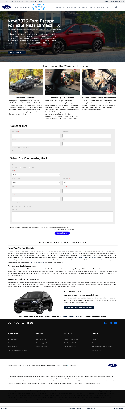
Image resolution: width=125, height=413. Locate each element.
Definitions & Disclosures (41, 365)
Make (13, 187)
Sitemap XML (27, 365)
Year (13, 170)
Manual (29, 206)
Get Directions (97, 350)
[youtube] (115, 323)
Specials (58, 7)
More (108, 7)
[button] (116, 7)
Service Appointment (43, 343)
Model (64, 187)
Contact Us (11, 365)
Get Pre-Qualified (70, 343)
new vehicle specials (37, 262)
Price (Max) (66, 178)
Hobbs (86, 257)
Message (14, 209)
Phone (64, 139)
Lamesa (80, 257)
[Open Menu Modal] (104, 409)
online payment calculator (96, 260)
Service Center (41, 339)
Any (33, 167)
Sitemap (19, 365)
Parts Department (42, 346)
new (9, 260)
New (64, 7)
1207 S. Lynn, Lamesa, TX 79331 (114, 1)
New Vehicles (12, 339)
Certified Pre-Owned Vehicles (17, 350)
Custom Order (82, 7)
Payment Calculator (70, 346)
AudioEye (73, 365)
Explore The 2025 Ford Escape (79, 307)
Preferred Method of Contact (20, 147)
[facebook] (105, 323)
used (45, 260)
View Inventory (17, 52)
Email (14, 139)
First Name (15, 131)
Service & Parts (99, 7)
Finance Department (71, 339)
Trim (13, 195)
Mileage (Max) (16, 178)
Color (64, 195)
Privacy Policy (56, 365)
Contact (94, 343)
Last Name (65, 131)
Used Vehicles (12, 346)
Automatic (18, 206)
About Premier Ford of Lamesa (102, 346)
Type (13, 164)
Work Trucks (71, 7)
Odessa (93, 257)
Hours (94, 339)
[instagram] (110, 323)
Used (90, 7)
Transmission (16, 203)
